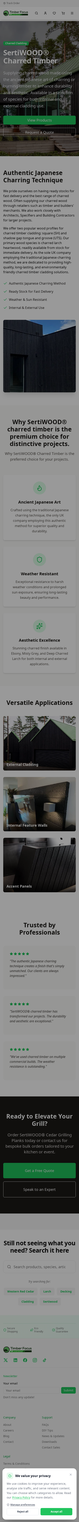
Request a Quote (39, 132)
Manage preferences (22, 1504)
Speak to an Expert (39, 1189)
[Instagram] (34, 1360)
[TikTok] (44, 1360)
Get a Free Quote (39, 1170)
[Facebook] (25, 1360)
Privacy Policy (21, 1497)
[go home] (15, 13)
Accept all (56, 1511)
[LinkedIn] (15, 1360)
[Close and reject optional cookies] (70, 1474)
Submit (68, 1390)
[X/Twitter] (5, 1360)
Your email (10, 1383)
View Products (39, 120)
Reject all (22, 1511)
